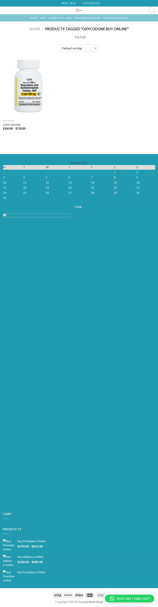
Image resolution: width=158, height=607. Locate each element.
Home (34, 29)
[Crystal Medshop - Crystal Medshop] (79, 10)
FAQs (69, 18)
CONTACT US (56, 18)
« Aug (78, 206)
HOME (33, 18)
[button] (129, 598)
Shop (43, 18)
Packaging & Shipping (87, 18)
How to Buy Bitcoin (115, 18)
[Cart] (152, 10)
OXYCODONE (12, 124)
